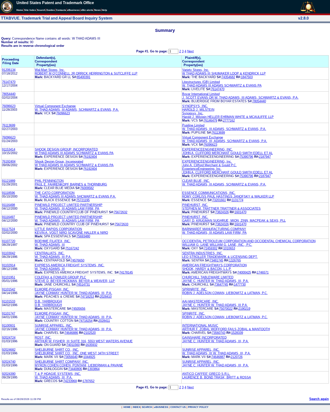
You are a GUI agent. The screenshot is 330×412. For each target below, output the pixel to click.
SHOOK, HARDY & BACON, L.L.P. (206, 269)
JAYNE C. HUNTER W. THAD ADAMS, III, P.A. (215, 281)
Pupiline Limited (193, 125)
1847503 (247, 77)
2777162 (229, 120)
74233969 (70, 381)
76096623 (8, 106)
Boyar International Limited (201, 94)
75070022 (226, 308)
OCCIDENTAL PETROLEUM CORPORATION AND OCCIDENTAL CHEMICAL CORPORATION (249, 241)
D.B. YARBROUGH (48, 301)
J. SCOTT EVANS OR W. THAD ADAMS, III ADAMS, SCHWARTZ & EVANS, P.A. (240, 97)
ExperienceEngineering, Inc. (202, 169)
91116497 (8, 217)
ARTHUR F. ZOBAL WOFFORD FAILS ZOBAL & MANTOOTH (226, 329)
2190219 (244, 308)
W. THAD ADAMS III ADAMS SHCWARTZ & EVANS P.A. (75, 196)
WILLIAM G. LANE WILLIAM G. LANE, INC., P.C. (217, 245)
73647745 (221, 284)
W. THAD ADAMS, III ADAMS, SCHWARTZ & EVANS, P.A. (77, 109)
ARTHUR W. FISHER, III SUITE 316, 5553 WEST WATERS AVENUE (84, 341)
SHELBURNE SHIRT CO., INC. (57, 349)
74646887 (218, 357)
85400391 (83, 77)
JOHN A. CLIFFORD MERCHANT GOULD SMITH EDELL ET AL (227, 153)
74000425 (244, 272)
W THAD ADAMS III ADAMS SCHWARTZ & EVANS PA (74, 153)
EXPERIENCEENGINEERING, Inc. (207, 161)
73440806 (75, 369)
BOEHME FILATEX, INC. (53, 241)
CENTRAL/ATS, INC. (50, 253)
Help (104, 10)
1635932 (91, 345)
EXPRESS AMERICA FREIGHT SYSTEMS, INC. (69, 265)
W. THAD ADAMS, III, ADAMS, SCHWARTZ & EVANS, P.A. (224, 141)
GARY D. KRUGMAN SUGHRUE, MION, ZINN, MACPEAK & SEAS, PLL (234, 220)
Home (19, 10)
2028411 (104, 321)
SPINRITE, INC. (193, 313)
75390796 (246, 156)
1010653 (229, 248)
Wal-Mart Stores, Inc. (50, 70)
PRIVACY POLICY (198, 407)
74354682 (228, 77)
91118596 (8, 193)
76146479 (210, 120)
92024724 (8, 337)
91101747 (8, 313)
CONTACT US (178, 407)
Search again (319, 399)
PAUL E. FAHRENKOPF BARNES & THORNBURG (71, 184)
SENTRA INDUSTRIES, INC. (202, 253)
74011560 (73, 345)
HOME (127, 407)
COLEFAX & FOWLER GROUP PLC (60, 277)
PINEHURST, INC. (195, 205)
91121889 (8, 181)
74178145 (126, 272)
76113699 (8, 125)
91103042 (8, 253)
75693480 (83, 236)
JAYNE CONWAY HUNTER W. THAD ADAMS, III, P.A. (73, 293)
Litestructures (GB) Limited (201, 82)
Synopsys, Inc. (192, 113)
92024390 (8, 374)
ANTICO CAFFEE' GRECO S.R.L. (206, 374)
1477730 (240, 284)
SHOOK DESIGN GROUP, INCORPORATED (66, 149)
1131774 (237, 200)
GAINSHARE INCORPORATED (204, 337)
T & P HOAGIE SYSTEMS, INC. (58, 374)
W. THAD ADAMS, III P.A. (53, 257)
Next (190, 51)
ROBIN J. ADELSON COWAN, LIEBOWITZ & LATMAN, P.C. (225, 293)
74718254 (86, 321)
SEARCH (147, 407)
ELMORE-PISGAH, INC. (52, 289)
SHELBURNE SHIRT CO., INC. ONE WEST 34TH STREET (77, 353)
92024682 (8, 349)
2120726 (237, 357)
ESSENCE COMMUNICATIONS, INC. (209, 193)
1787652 (88, 381)
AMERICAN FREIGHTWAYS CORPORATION (214, 265)
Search (41, 10)
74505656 (78, 308)
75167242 (72, 248)
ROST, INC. (43, 337)
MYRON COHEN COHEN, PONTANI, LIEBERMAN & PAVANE (79, 365)
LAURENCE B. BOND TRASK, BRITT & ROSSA (216, 377)
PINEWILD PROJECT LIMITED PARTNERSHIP (68, 205)
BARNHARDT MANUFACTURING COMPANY (214, 229)
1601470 (240, 212)
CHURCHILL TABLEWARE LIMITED (207, 277)
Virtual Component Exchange (55, 106)
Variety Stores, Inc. (195, 70)
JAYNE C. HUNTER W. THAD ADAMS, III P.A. (215, 305)
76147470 (8, 82)
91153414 (8, 149)
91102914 (8, 265)
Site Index (30, 10)
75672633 (121, 224)
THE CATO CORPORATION (54, 193)
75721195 (83, 200)
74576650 (77, 260)
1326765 (235, 260)
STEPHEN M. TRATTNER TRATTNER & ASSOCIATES (221, 208)
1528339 (237, 333)
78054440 (8, 94)
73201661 (219, 200)
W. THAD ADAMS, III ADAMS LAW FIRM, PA (67, 208)
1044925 (89, 357)
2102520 (90, 333)
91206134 (8, 70)
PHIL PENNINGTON (49, 181)
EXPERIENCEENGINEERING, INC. (207, 149)
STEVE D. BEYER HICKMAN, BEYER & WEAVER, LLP (75, 281)
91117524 (8, 229)
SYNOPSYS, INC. (195, 106)
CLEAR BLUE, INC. (196, 181)
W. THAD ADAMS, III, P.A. (53, 377)
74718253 (87, 296)
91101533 (8, 301)
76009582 (87, 188)
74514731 (83, 284)
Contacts (61, 10)
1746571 (263, 272)
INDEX (136, 407)
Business (73, 10)
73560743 (218, 333)
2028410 (106, 296)
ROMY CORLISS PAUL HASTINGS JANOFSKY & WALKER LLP (228, 196)
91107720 (8, 241)
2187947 (265, 156)
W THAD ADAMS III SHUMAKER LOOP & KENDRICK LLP (224, 73)
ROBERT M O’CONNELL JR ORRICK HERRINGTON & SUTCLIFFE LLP (86, 73)
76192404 (90, 156)
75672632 (120, 212)
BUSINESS (161, 407)
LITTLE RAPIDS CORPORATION (58, 229)
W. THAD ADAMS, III (50, 245)
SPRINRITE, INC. (194, 289)
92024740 (8, 362)
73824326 (222, 212)
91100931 (8, 325)
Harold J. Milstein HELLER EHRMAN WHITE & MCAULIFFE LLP (228, 117)
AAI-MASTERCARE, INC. (200, 301)
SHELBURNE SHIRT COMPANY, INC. (62, 362)
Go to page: (159, 51)
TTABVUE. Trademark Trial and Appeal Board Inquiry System (56, 18)
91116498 (8, 205)
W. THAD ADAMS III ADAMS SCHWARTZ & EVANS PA (222, 85)
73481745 (216, 260)
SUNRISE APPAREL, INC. (53, 325)
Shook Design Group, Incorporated (59, 161)
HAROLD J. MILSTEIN (198, 109)
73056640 (71, 357)
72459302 (210, 248)
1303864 (94, 369)
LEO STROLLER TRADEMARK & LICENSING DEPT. (220, 257)
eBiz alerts (87, 10)
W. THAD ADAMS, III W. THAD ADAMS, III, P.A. (216, 353)
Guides (50, 10)
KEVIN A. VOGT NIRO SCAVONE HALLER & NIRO (71, 232)
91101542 (8, 289)
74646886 (71, 333)
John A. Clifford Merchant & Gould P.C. (209, 165)
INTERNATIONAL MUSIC (200, 325)
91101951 (8, 277)
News (97, 10)
